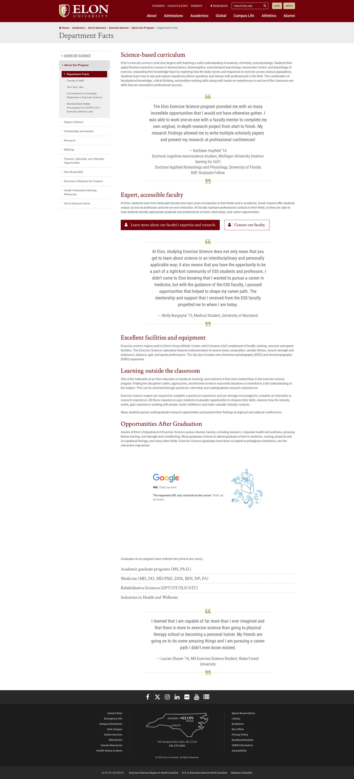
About (152, 15)
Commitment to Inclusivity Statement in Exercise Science (84, 95)
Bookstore (238, 724)
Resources (220, 6)
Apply (289, 6)
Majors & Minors (73, 121)
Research (69, 140)
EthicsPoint (115, 740)
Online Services (113, 734)
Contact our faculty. (250, 225)
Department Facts (78, 74)
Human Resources (111, 745)
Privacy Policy (240, 734)
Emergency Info (113, 718)
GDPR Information (242, 745)
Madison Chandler (241, 772)
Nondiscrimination (243, 740)
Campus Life (244, 15)
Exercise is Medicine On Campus (83, 181)
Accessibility (239, 750)
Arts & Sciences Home (77, 203)
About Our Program (76, 65)
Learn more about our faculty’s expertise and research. (173, 225)
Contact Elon (114, 713)
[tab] (208, 569)
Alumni (289, 15)
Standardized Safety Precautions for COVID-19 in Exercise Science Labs (83, 107)
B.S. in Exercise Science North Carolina (204, 772)
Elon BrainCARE (73, 171)
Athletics (269, 15)
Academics (199, 15)
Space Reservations (243, 713)
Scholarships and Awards (78, 131)
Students (158, 6)
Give (277, 6)
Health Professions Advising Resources (80, 192)
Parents (196, 6)
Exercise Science (77, 55)
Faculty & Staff (178, 6)
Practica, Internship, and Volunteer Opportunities (84, 160)
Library (236, 718)
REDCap (69, 149)
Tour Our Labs (75, 86)
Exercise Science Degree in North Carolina (153, 772)
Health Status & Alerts (109, 750)
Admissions (173, 15)
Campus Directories (110, 724)
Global (221, 15)
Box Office (238, 729)
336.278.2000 (177, 745)
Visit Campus (114, 729)
